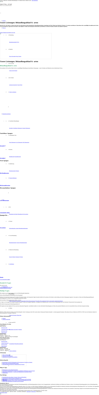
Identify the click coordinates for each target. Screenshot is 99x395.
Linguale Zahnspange (26, 128)
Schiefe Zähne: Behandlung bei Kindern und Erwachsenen (13, 381)
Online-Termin (4, 332)
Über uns (4, 27)
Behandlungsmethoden (19, 343)
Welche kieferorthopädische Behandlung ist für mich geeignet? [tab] (11, 295)
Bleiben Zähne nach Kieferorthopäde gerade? (10, 363)
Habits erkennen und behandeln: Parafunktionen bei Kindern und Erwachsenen (16, 379)
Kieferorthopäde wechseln (14, 228)
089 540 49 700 (4, 327)
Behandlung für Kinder (13, 214)
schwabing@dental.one (5, 329)
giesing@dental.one (5, 343)
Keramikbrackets (18, 156)
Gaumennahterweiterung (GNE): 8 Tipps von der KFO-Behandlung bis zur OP (16, 380)
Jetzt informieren (35, 0)
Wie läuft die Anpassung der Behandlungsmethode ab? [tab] (10, 304)
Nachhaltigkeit (11, 343)
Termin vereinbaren (12, 350)
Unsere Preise (19, 84)
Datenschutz (33, 391)
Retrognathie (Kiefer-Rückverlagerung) (28, 301)
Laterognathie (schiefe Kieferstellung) (56, 301)
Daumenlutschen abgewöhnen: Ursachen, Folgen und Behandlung (14, 377)
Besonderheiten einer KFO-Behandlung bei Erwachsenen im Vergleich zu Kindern (17, 362)
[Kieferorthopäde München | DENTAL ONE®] (6, 5)
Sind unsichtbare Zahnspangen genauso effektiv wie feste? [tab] (10, 300)
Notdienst (20, 329)
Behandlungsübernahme (23, 228)
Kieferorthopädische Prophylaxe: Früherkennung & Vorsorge (13, 364)
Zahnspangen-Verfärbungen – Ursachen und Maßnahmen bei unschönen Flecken (17, 371)
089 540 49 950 (4, 341)
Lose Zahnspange (19, 142)
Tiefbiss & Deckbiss (12, 315)
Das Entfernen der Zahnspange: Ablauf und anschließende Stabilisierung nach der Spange (18, 370)
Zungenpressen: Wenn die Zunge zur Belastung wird (11, 378)
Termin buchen (5, 372)
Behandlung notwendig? (13, 329)
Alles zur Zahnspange (6, 354)
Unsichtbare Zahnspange (17, 128)
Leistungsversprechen (6, 319)
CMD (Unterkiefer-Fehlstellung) (15, 301)
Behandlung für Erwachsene (23, 214)
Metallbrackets (11, 156)
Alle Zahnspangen (26, 142)
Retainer (17, 170)
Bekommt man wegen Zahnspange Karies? (10, 369)
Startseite (4, 20)
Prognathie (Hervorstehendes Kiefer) (42, 301)
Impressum (29, 391)
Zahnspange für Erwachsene (7, 355)
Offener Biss (19, 315)
